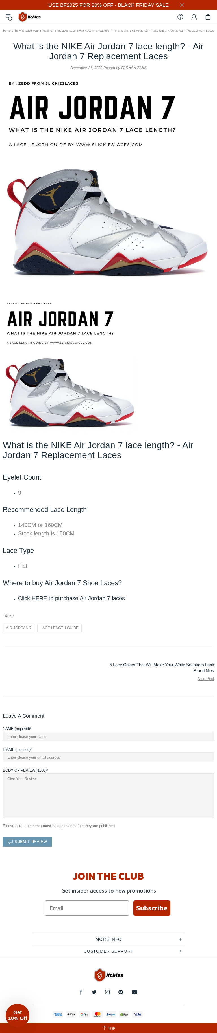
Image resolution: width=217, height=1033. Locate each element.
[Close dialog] (165, 447)
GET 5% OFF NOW (108, 589)
